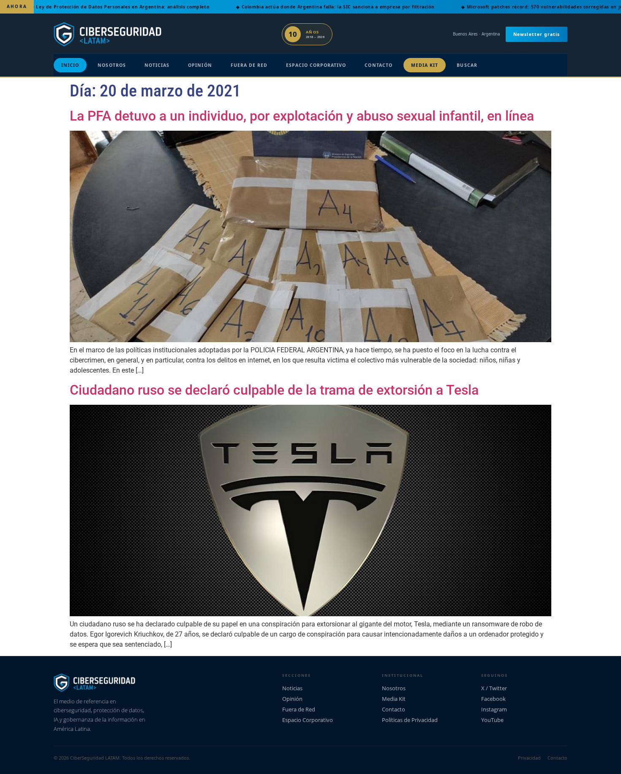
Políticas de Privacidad (410, 720)
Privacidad (529, 758)
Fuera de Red (249, 65)
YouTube (492, 720)
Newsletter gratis (536, 34)
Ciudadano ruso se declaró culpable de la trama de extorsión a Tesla (274, 390)
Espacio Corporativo (316, 65)
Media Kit (425, 65)
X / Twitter (494, 688)
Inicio (70, 65)
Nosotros (111, 65)
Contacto (378, 65)
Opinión (200, 65)
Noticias (156, 65)
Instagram (494, 709)
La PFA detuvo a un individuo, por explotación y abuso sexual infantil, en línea (302, 116)
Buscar (467, 65)
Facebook (493, 699)
